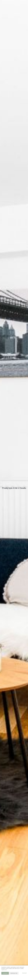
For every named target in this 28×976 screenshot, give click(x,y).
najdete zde (4, 970)
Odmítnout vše (13, 973)
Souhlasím (5, 973)
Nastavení (24, 973)
